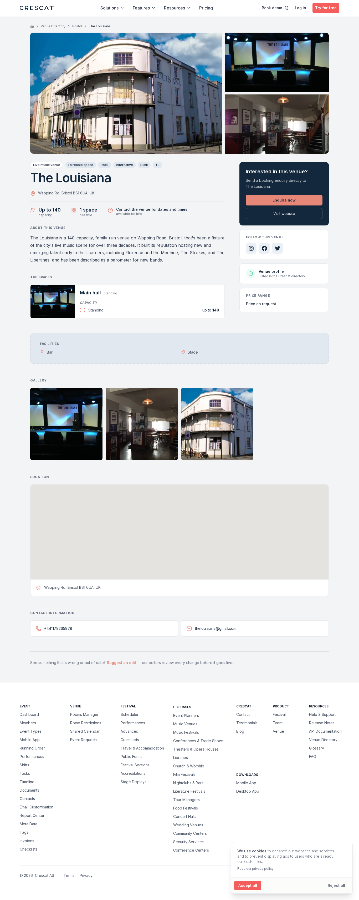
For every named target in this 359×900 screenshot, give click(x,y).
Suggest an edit (122, 662)
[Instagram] (251, 248)
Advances (129, 731)
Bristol (77, 26)
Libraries (180, 757)
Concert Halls (184, 816)
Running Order (32, 748)
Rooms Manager (84, 714)
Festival (279, 714)
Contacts (27, 798)
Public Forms (131, 756)
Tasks (25, 773)
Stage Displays (133, 782)
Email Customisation (36, 807)
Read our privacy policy (255, 869)
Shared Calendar (85, 731)
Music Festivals (186, 732)
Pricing (206, 8)
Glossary (316, 748)
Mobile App (30, 739)
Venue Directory (53, 26)
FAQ (312, 756)
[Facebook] (264, 248)
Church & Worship (188, 765)
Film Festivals (184, 774)
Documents (29, 790)
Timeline (27, 782)
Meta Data (28, 824)
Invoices (27, 840)
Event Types (31, 731)
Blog (240, 731)
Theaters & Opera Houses (196, 749)
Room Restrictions (85, 723)
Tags (24, 832)
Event (278, 723)
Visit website (284, 213)
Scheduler (130, 714)
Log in (300, 8)
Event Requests (83, 739)
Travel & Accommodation (142, 748)
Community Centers (190, 833)
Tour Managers (186, 799)
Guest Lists (130, 739)
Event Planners (186, 715)
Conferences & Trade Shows (198, 740)
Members (28, 723)
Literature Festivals (189, 791)
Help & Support (322, 714)
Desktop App (247, 791)
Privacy (86, 875)
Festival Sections (135, 765)
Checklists (28, 849)
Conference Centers (191, 850)
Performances (32, 756)
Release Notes (322, 723)
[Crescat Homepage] (37, 8)
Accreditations (133, 773)
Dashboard (29, 714)
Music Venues (185, 723)
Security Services (188, 841)
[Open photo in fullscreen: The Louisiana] (126, 93)
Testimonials (247, 723)
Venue (278, 731)
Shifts (24, 765)
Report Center (32, 815)
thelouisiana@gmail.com (215, 628)
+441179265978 (58, 628)
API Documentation (325, 731)
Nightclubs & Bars (188, 782)
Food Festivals (185, 808)
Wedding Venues (188, 824)
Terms (69, 875)
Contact (243, 714)
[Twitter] (277, 248)
